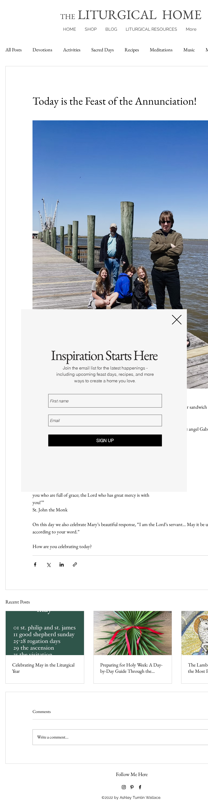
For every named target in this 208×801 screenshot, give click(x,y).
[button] (176, 319)
